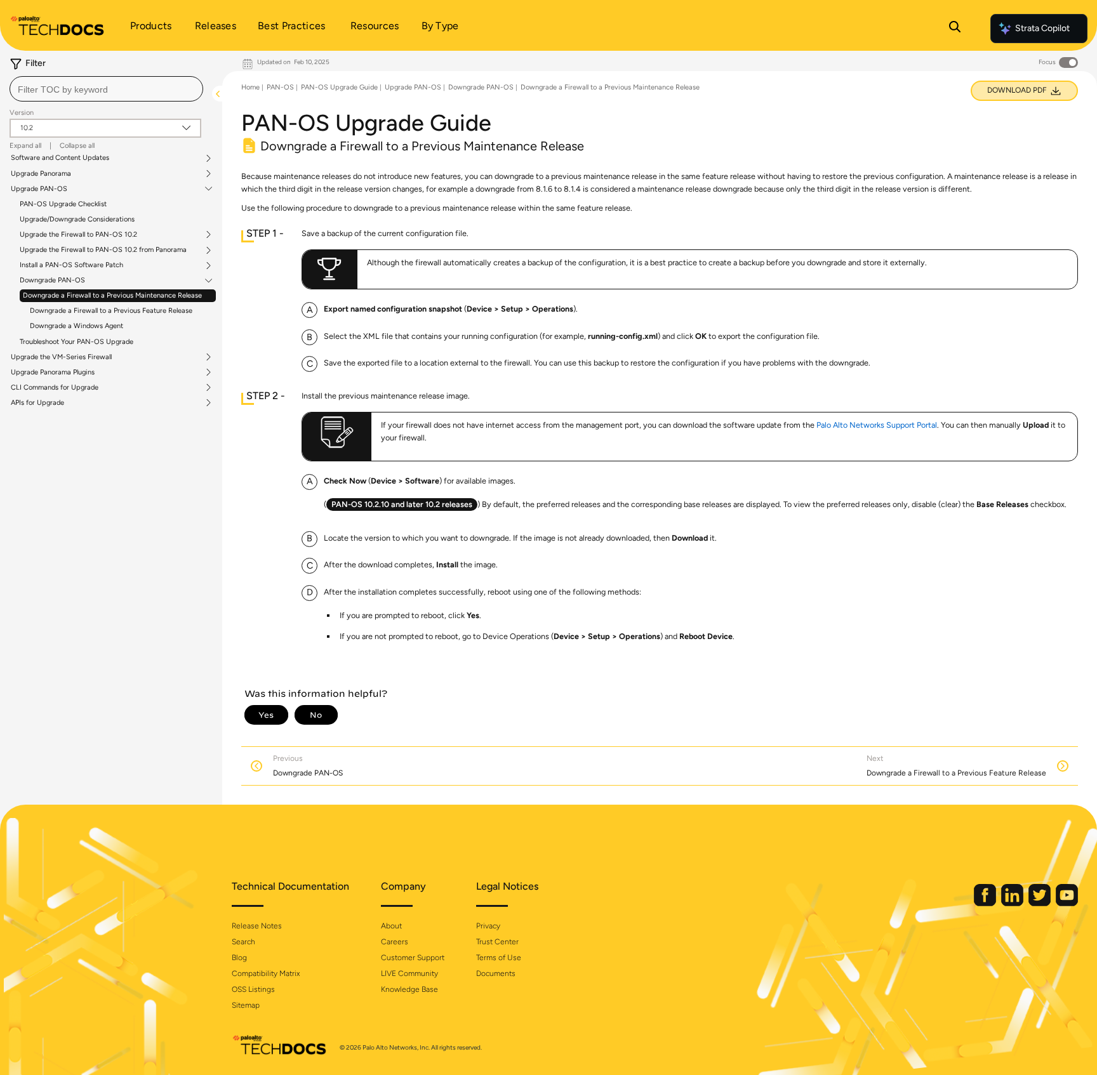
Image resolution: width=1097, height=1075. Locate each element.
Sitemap (246, 1005)
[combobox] (106, 89)
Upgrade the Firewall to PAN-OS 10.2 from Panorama (103, 250)
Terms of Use (498, 957)
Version (22, 113)
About (391, 925)
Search (243, 941)
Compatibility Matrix (266, 973)
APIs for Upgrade (37, 403)
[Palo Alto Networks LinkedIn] (1013, 903)
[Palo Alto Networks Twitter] (1040, 903)
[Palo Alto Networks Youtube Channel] (1067, 903)
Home (250, 87)
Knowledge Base (409, 989)
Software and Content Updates (60, 158)
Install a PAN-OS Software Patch (71, 265)
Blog (239, 957)
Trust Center (497, 941)
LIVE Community (409, 973)
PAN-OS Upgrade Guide (339, 87)
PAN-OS (280, 87)
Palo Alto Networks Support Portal (876, 425)
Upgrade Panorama (41, 174)
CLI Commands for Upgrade (54, 388)
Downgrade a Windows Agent (76, 326)
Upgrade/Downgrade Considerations (77, 219)
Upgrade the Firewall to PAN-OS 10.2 (78, 235)
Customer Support (412, 957)
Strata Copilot (1042, 28)
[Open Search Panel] (954, 28)
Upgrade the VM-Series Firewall (61, 357)
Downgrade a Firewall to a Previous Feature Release (111, 311)
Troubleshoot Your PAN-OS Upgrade (76, 342)
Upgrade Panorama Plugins (53, 372)
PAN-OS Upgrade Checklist (63, 204)
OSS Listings (253, 989)
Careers (394, 941)
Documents (495, 973)
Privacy (488, 925)
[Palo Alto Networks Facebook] (986, 903)
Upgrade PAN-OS (39, 189)
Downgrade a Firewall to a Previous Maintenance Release (112, 295)
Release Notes (257, 925)
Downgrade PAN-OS (52, 280)
